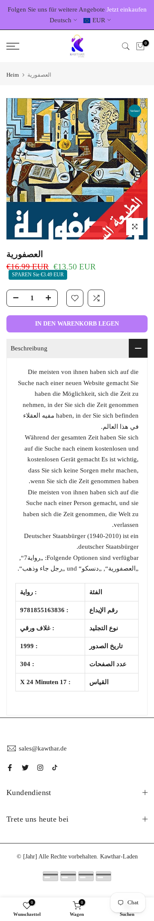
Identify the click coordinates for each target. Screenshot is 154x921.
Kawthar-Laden (119, 856)
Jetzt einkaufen (127, 9)
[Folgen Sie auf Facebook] (9, 768)
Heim (12, 75)
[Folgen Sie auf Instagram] (40, 768)
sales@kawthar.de (43, 748)
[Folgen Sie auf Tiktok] (55, 768)
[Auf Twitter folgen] (25, 768)
